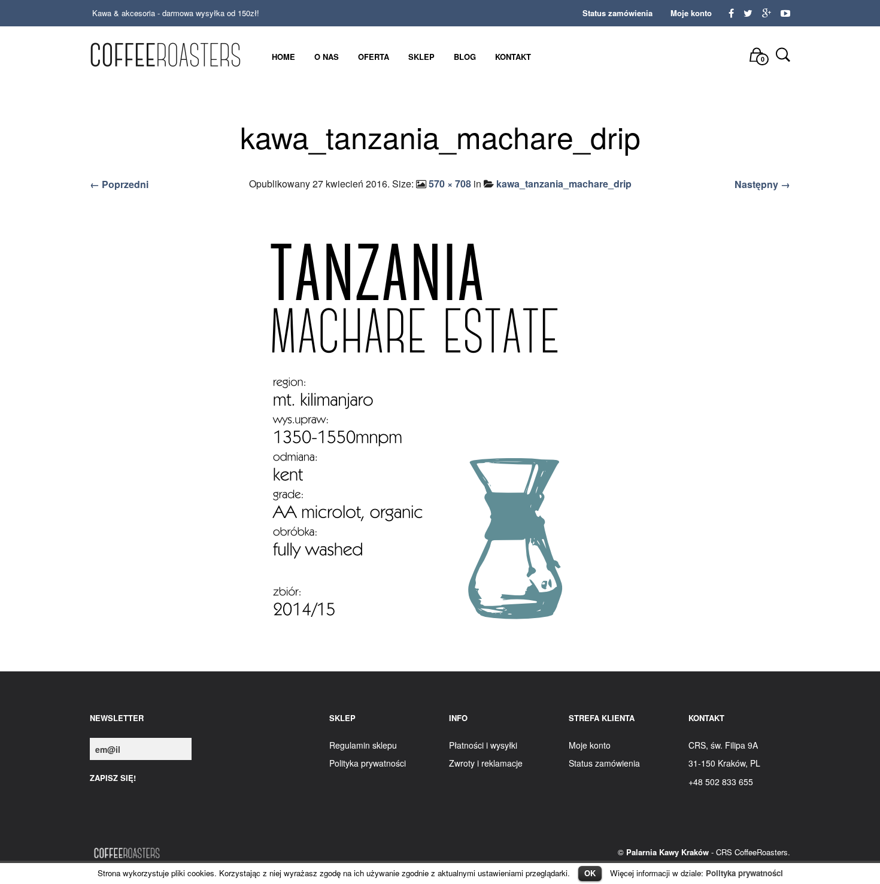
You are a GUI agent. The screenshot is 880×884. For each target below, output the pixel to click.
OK (590, 873)
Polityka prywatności (744, 873)
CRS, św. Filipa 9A (723, 745)
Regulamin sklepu (363, 745)
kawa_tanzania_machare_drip (564, 183)
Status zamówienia (617, 13)
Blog (465, 56)
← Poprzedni (119, 184)
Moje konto (691, 13)
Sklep (421, 56)
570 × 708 (450, 183)
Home (283, 56)
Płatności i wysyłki (483, 745)
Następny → (762, 184)
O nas (326, 56)
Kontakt (513, 56)
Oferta (373, 56)
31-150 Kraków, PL (724, 763)
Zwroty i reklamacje (486, 763)
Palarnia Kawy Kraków (667, 852)
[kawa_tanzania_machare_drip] (440, 434)
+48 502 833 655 (720, 782)
